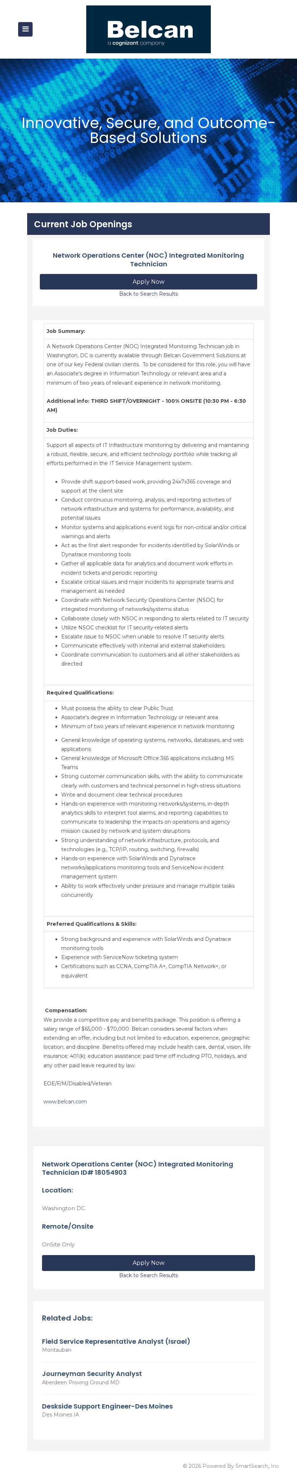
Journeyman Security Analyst (92, 1373)
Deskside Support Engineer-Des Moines (107, 1406)
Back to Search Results (148, 294)
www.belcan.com (65, 1101)
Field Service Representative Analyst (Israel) (116, 1341)
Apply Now (148, 281)
